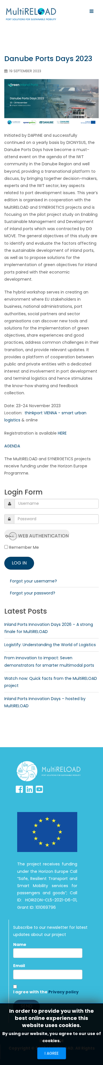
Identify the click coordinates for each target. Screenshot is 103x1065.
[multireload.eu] (31, 14)
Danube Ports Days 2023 (48, 59)
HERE (62, 433)
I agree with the (46, 992)
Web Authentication (43, 535)
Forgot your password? (32, 593)
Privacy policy (63, 992)
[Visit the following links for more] (19, 789)
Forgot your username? (33, 581)
